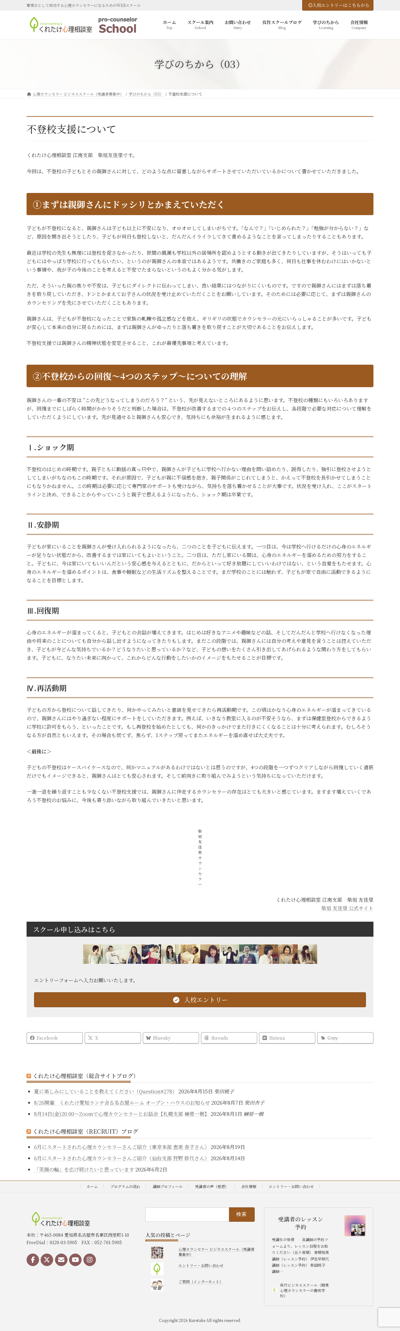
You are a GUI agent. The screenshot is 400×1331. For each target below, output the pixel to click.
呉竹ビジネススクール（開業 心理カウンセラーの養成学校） (304, 1290)
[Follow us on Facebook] (33, 1260)
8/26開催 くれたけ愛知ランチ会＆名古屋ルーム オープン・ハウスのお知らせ (122, 1102)
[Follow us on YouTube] (75, 1260)
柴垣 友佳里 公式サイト (347, 908)
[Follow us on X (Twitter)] (47, 1260)
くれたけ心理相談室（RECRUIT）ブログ (85, 1131)
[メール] (61, 1260)
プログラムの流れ (125, 1186)
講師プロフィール (167, 1186)
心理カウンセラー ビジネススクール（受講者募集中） (216, 1251)
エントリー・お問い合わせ (291, 1186)
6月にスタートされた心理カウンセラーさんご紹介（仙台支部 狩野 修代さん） (121, 1158)
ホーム (92, 1186)
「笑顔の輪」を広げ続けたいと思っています (84, 1169)
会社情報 (248, 1186)
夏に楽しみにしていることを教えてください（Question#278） (105, 1091)
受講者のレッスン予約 (300, 1223)
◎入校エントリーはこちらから (338, 5)
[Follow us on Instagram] (89, 1260)
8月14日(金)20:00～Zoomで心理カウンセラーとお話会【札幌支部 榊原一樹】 (121, 1113)
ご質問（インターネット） (200, 1281)
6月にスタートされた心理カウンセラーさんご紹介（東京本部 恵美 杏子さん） (121, 1147)
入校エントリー (205, 999)
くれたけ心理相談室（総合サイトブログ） (85, 1076)
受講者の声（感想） (212, 1186)
